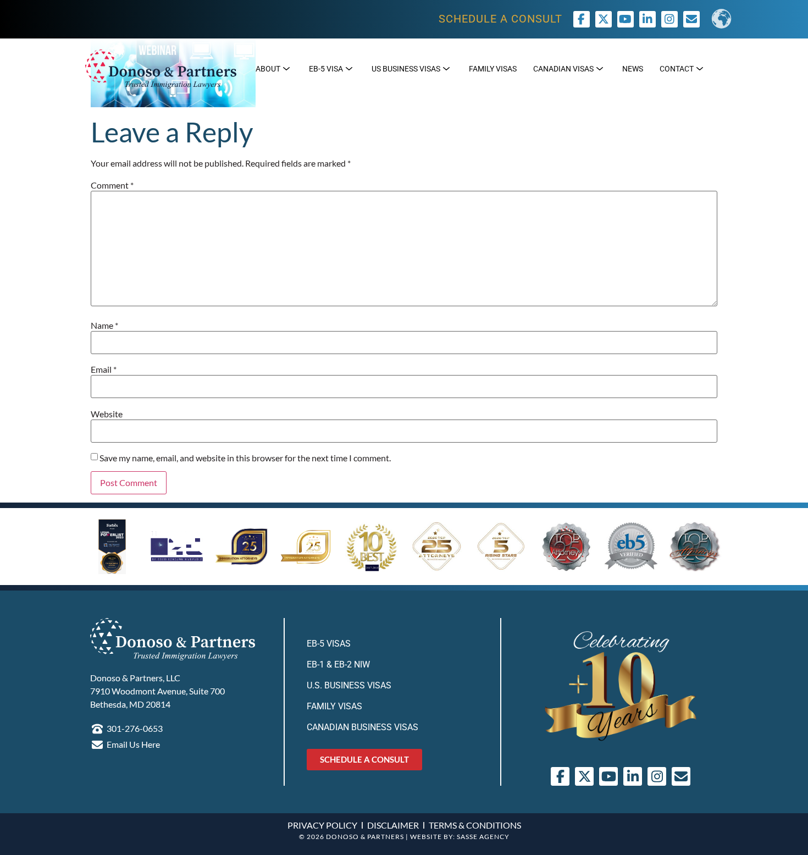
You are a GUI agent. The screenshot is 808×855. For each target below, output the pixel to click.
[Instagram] (669, 19)
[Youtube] (625, 19)
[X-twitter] (603, 19)
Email (104, 369)
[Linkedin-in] (647, 19)
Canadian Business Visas (362, 727)
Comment (112, 185)
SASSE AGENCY (483, 836)
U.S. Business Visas (349, 685)
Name (104, 325)
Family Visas (334, 706)
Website (107, 414)
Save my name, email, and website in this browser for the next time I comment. (245, 458)
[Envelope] (681, 776)
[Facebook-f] (581, 19)
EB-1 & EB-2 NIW (338, 664)
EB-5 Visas (329, 643)
